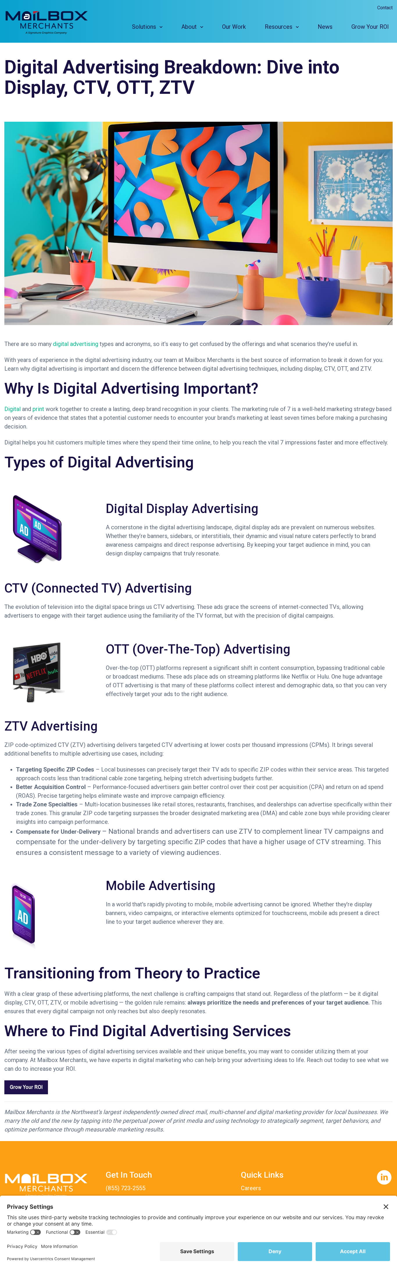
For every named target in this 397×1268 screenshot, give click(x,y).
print (39, 409)
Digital (12, 409)
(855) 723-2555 (125, 1188)
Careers (251, 1188)
